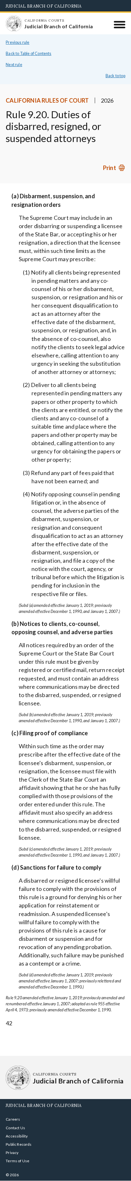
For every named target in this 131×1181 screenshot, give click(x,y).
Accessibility (17, 1136)
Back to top (115, 75)
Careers (13, 1119)
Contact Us (15, 1127)
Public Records (19, 1144)
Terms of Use (17, 1160)
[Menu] (120, 24)
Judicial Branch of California (44, 6)
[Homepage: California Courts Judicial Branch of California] (14, 23)
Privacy (12, 1152)
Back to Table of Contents (29, 53)
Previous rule (17, 42)
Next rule (14, 64)
